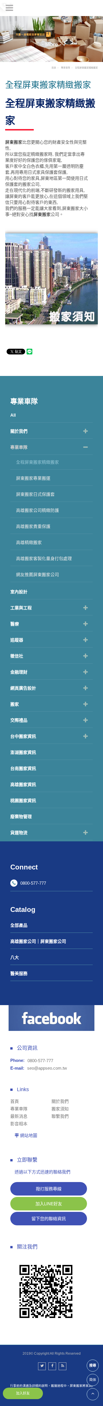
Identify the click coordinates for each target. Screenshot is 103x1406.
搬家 (14, 704)
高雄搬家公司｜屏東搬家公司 (38, 941)
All (13, 415)
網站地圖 (28, 1135)
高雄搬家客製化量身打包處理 (44, 558)
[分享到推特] (42, 1366)
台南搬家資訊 (23, 768)
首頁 (54, 68)
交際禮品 (18, 720)
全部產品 (18, 925)
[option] (51, 39)
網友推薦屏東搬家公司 (37, 574)
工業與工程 (21, 607)
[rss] (62, 1366)
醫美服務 (18, 973)
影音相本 (18, 1123)
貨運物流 (18, 832)
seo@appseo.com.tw (47, 1068)
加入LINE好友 (48, 1203)
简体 (92, 1380)
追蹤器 (16, 639)
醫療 (14, 623)
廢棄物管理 (21, 816)
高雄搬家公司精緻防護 (37, 510)
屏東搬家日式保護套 (35, 494)
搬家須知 (60, 1108)
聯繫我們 (60, 1116)
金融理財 (18, 672)
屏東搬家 (13, 142)
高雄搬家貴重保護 (33, 526)
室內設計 (18, 591)
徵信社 (16, 656)
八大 (14, 957)
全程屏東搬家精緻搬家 (37, 462)
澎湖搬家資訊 (23, 752)
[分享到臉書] (52, 1366)
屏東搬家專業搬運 (33, 478)
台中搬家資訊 (23, 736)
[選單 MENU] (9, 7)
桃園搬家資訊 (23, 800)
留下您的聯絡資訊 (48, 1218)
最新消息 (18, 1116)
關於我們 (18, 431)
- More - (52, 44)
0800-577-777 (33, 883)
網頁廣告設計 (23, 688)
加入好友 (23, 1393)
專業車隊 (18, 447)
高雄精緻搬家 (29, 542)
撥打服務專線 (49, 1188)
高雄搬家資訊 (23, 784)
